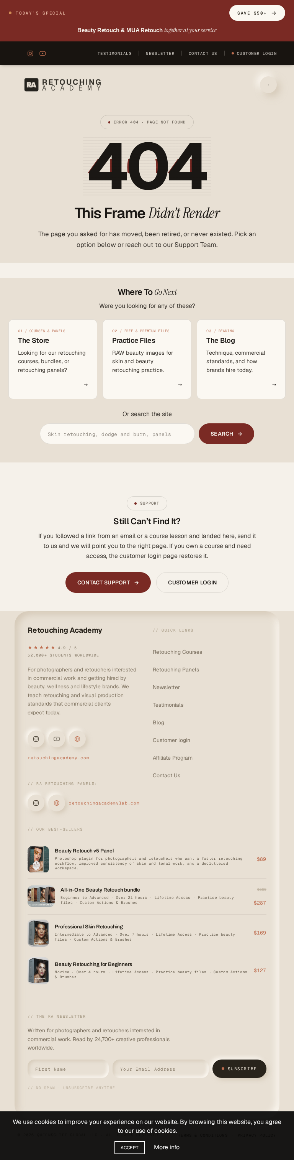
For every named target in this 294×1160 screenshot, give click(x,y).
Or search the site (147, 414)
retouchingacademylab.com (104, 803)
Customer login (171, 740)
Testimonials (115, 53)
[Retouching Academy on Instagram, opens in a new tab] (28, 53)
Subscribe (242, 1068)
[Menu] (268, 84)
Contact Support (108, 582)
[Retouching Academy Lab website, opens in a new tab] (56, 803)
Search (226, 433)
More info (167, 1147)
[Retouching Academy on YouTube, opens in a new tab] (42, 53)
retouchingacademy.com (58, 757)
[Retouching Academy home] (64, 84)
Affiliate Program (173, 757)
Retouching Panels (176, 669)
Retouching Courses (177, 651)
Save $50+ (257, 12)
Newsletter (160, 53)
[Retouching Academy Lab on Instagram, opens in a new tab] (36, 803)
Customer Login (257, 53)
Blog (158, 722)
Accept (130, 1148)
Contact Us (203, 53)
